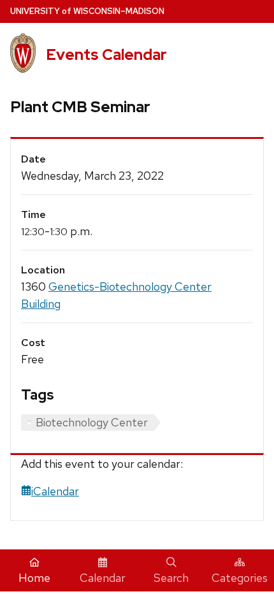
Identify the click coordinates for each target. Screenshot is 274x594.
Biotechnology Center (92, 422)
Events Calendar (106, 54)
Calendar (103, 577)
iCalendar (55, 491)
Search (171, 577)
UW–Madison (87, 11)
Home (34, 577)
